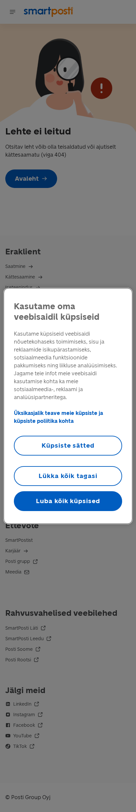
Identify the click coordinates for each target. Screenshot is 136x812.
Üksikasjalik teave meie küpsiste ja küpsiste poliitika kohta (58, 417)
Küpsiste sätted (68, 445)
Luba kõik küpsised (68, 501)
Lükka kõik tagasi (68, 476)
